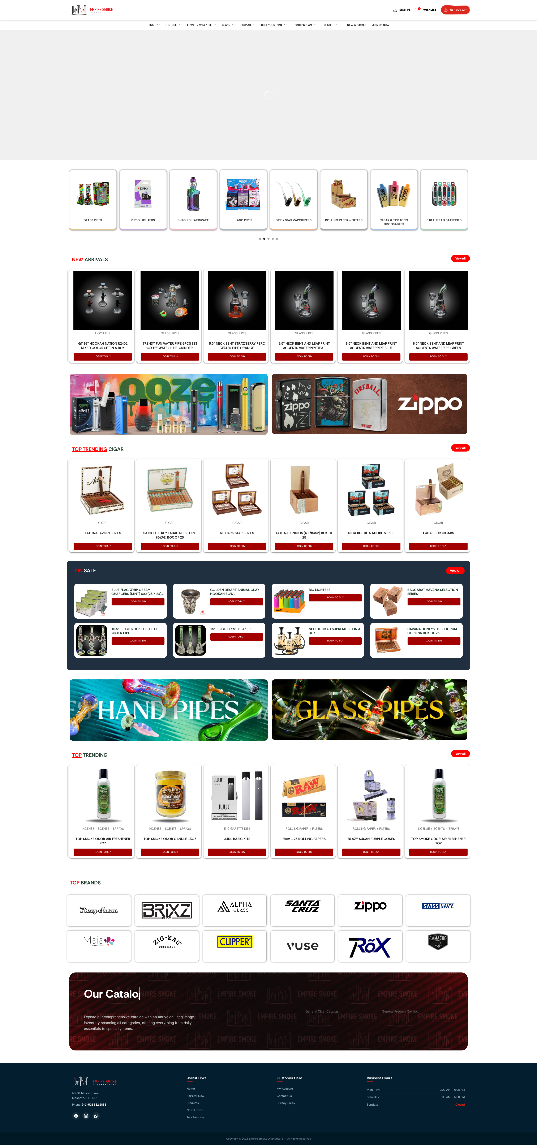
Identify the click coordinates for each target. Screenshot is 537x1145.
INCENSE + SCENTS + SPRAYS (103, 829)
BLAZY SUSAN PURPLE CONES (371, 839)
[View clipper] (234, 941)
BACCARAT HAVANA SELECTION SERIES (432, 592)
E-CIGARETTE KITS (237, 829)
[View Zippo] (370, 906)
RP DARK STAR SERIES (237, 533)
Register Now (195, 1096)
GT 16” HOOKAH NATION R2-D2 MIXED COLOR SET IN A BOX (103, 345)
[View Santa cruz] (302, 906)
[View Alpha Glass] (234, 906)
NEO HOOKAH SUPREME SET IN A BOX (334, 631)
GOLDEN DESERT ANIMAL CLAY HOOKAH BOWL (234, 592)
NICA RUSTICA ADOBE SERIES (371, 533)
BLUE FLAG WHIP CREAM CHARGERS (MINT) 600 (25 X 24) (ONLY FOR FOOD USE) (136, 592)
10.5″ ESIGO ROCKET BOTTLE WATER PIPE (134, 631)
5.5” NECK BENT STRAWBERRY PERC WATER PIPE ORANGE (237, 345)
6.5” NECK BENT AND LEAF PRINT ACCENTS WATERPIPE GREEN (438, 345)
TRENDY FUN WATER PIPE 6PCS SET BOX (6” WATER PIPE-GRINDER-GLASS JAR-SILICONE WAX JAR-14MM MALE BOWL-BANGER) (170, 350)
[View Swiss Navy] (438, 906)
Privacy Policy (286, 1103)
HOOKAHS (102, 333)
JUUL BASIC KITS (237, 839)
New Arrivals (195, 1110)
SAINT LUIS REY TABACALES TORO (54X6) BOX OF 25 (170, 535)
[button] (260, 239)
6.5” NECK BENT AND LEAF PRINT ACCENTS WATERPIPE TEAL (304, 345)
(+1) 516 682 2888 (94, 1104)
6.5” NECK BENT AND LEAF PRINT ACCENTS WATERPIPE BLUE (371, 345)
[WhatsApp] (96, 1116)
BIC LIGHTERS (319, 590)
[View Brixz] (167, 911)
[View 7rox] (370, 946)
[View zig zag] (167, 941)
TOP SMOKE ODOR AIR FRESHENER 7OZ (103, 841)
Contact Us (284, 1096)
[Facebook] (76, 1116)
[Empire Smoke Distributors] (125, 1083)
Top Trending (195, 1117)
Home (191, 1088)
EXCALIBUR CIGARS (438, 533)
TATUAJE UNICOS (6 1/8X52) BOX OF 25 (304, 535)
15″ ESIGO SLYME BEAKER (230, 629)
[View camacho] (438, 941)
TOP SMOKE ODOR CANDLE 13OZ (169, 839)
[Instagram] (86, 1116)
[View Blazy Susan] (99, 910)
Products (193, 1103)
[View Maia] (98, 941)
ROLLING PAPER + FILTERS (304, 829)
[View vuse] (302, 946)
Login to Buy (103, 356)
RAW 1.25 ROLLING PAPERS (304, 839)
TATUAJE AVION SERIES (103, 533)
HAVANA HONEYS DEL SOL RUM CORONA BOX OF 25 (432, 631)
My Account (285, 1088)
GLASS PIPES (170, 333)
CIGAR (102, 523)
